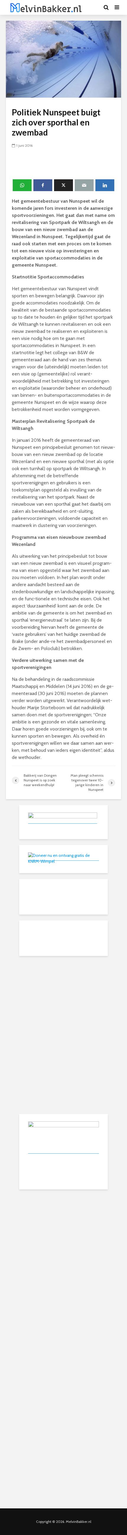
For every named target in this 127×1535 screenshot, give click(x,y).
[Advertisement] (63, 999)
